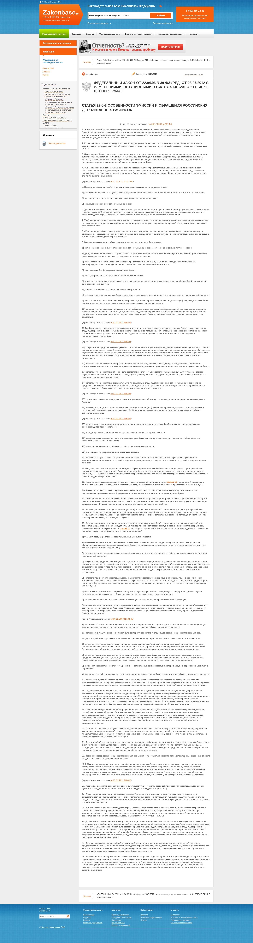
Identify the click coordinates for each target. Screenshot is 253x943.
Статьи (143, 920)
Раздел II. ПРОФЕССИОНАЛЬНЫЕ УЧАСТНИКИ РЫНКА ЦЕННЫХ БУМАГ (57, 119)
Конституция (48, 68)
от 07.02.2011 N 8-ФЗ (121, 322)
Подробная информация (193, 74)
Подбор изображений (121, 925)
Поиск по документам (92, 923)
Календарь (116, 920)
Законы (90, 34)
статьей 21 (125, 528)
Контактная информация (181, 923)
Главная (87, 62)
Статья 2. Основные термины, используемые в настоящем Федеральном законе (59, 110)
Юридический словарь (122, 917)
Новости (193, 34)
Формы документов (109, 34)
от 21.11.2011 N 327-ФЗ (122, 181)
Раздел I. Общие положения (56, 89)
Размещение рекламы (180, 920)
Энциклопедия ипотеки (54, 34)
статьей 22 (172, 482)
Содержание (49, 84)
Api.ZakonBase (118, 923)
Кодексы (76, 34)
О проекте (175, 915)
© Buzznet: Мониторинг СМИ (52, 927)
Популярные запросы (98, 23)
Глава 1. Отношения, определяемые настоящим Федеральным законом (57, 94)
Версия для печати (56, 143)
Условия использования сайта (184, 917)
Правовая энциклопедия (170, 34)
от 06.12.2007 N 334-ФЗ (122, 619)
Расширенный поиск (163, 23)
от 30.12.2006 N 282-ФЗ (160, 124)
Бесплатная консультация (138, 34)
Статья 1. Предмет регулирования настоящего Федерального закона (58, 102)
